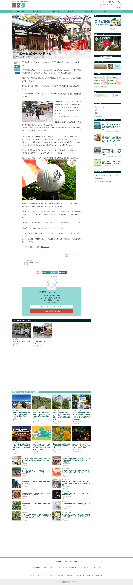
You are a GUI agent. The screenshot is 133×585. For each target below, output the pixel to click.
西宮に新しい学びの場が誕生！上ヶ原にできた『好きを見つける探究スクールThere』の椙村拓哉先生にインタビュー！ (111, 139)
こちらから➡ (45, 247)
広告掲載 (70, 575)
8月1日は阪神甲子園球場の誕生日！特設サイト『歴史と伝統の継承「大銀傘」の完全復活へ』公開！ (76, 483)
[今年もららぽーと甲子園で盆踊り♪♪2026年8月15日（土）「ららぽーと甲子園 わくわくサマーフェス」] (56, 472)
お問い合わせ (117, 4)
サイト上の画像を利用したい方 (103, 181)
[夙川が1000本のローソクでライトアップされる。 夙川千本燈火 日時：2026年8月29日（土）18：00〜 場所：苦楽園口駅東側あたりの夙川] (81, 433)
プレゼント (105, 11)
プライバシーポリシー (83, 575)
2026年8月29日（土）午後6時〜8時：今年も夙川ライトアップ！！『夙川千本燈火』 (81, 445)
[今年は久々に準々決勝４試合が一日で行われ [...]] (21, 330)
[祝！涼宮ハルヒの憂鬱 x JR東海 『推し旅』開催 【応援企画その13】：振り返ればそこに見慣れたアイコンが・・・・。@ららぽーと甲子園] (56, 515)
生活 (103, 135)
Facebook (99, 113)
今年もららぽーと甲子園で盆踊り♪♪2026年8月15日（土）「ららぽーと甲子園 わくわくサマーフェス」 (76, 472)
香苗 (55, 451)
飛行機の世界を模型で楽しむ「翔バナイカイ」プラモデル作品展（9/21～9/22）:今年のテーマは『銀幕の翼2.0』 (76, 460)
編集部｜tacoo (31, 57)
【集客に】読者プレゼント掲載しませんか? (106, 175)
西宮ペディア (88, 11)
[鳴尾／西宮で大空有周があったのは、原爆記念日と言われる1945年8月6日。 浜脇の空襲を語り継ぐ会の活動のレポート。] (16, 460)
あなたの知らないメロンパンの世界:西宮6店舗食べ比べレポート (111, 162)
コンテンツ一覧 (72, 561)
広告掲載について (115, 29)
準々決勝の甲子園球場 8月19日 (21, 341)
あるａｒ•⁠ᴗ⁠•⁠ (26, 497)
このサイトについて (106, 4)
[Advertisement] (64, 5)
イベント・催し (37, 11)
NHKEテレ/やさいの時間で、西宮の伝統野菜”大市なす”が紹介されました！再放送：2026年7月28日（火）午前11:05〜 (36, 516)
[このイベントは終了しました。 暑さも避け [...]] (56, 494)
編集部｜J (16, 344)
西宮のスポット (19, 14)
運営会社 (61, 575)
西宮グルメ (71, 11)
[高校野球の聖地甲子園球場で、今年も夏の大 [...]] (16, 483)
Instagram (99, 116)
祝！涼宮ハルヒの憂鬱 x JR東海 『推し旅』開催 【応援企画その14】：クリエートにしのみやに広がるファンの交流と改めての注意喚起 (81, 416)
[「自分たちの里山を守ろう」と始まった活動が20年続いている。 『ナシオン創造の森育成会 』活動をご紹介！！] (41, 402)
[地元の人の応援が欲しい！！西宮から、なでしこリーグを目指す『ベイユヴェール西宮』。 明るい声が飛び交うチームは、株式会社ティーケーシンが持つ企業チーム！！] (16, 472)
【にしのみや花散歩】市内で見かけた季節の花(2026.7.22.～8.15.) (61, 445)
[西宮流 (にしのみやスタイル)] (13, 14)
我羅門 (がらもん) (68, 520)
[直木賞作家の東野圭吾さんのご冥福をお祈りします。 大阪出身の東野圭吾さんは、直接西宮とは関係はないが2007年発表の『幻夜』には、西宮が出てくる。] (56, 505)
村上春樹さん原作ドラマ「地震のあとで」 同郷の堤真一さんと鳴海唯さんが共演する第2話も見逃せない (111, 152)
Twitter (99, 110)
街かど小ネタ (21, 11)
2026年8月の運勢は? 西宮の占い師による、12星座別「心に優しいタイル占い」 (36, 494)
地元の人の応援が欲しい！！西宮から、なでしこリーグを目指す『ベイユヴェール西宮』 (36, 471)
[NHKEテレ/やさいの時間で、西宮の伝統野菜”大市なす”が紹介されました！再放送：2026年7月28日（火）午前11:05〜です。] (16, 515)
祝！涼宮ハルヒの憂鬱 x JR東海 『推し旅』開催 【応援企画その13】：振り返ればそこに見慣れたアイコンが (76, 516)
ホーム (60, 561)
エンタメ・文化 (54, 11)
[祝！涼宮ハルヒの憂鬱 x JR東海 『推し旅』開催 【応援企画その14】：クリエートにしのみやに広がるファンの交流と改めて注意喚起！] (81, 402)
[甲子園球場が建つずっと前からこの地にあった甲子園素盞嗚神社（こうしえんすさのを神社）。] (42, 330)
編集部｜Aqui (118, 156)
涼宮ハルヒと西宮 (76, 410)
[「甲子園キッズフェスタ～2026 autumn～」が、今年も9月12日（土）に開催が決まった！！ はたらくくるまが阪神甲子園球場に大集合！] (41, 433)
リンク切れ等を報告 (52, 276)
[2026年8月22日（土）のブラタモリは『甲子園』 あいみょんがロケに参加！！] (16, 505)
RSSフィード (100, 107)
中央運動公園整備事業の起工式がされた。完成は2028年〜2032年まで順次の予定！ (21, 414)
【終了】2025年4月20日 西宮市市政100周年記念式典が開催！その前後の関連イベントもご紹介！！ (111, 127)
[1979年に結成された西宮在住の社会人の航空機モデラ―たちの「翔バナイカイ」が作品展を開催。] (56, 460)
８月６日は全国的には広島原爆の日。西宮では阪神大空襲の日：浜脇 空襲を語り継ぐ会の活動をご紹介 (36, 460)
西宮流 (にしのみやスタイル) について (42, 575)
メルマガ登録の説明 (52, 302)
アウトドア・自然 (57, 442)
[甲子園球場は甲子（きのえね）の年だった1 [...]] (56, 483)
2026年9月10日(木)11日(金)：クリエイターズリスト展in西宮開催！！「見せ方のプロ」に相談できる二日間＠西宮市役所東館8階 (61, 416)
